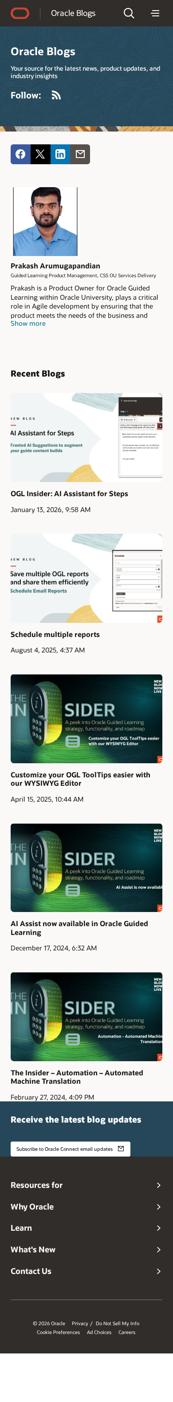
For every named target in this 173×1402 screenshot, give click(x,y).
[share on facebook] (21, 154)
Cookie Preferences (58, 1332)
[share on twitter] (41, 154)
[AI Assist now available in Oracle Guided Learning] (86, 867)
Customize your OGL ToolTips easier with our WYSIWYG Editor (80, 778)
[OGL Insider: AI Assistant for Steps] (86, 437)
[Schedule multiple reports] (86, 578)
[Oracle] (20, 13)
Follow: (26, 95)
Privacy (80, 1323)
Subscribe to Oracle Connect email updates (64, 1149)
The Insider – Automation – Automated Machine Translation (77, 1076)
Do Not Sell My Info (117, 1323)
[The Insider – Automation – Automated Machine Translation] (86, 1016)
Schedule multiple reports (55, 634)
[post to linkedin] (61, 154)
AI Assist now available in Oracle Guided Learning (79, 927)
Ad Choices (99, 1332)
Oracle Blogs (73, 13)
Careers (126, 1332)
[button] (129, 13)
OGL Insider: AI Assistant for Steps (69, 493)
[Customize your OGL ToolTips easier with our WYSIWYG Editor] (86, 718)
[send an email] (80, 154)
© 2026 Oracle (49, 1323)
